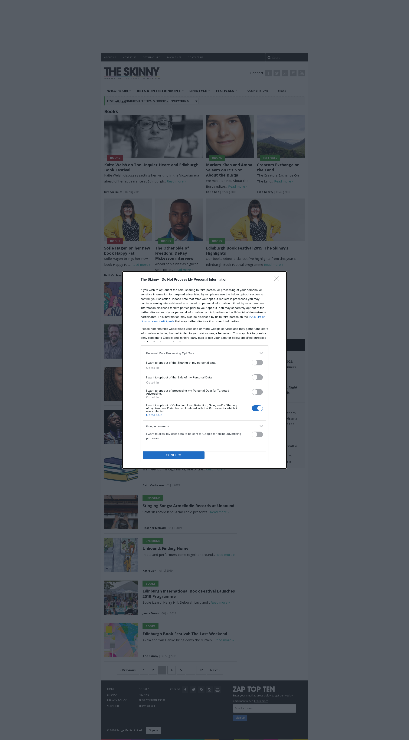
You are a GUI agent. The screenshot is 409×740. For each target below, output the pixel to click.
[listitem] (204, 353)
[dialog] (204, 370)
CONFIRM (174, 455)
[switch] (257, 362)
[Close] (278, 280)
